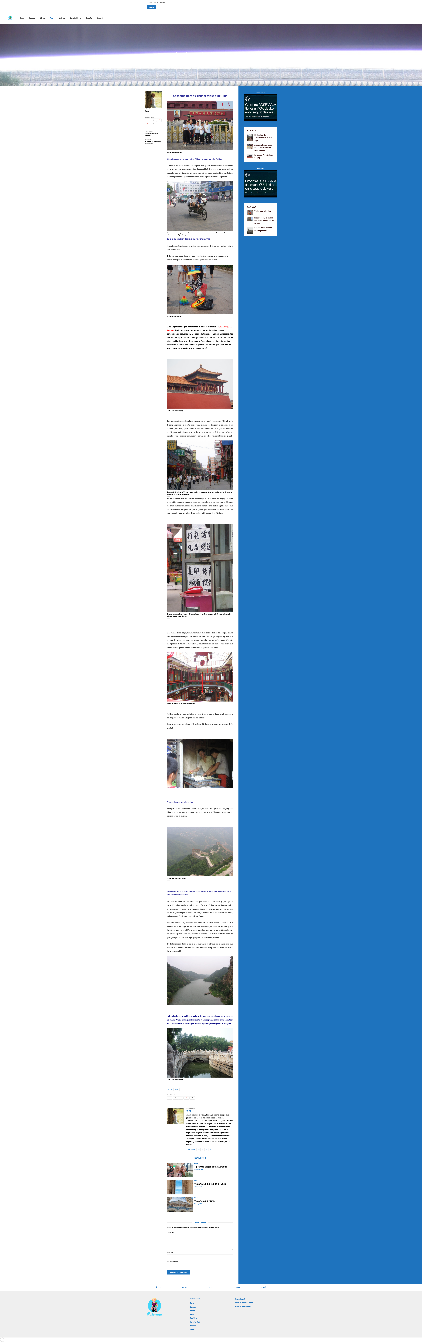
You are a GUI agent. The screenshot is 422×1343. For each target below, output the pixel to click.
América (62, 18)
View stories (191, 1149)
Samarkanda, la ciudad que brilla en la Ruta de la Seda (264, 220)
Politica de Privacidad (244, 1303)
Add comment (226, 58)
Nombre (170, 1253)
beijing (170, 1089)
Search (151, 7)
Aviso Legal (240, 1299)
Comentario (171, 1232)
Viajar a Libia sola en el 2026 (210, 1183)
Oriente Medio (75, 18)
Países (196, 1163)
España (89, 18)
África (42, 18)
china (176, 1089)
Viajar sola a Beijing (262, 211)
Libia (195, 1180)
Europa (32, 18)
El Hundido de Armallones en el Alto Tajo (263, 138)
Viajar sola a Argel (204, 1200)
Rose (22, 18)
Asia (51, 18)
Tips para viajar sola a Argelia (210, 1166)
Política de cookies (243, 1306)
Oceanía (100, 18)
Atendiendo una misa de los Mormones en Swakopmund (263, 148)
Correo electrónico (173, 1261)
